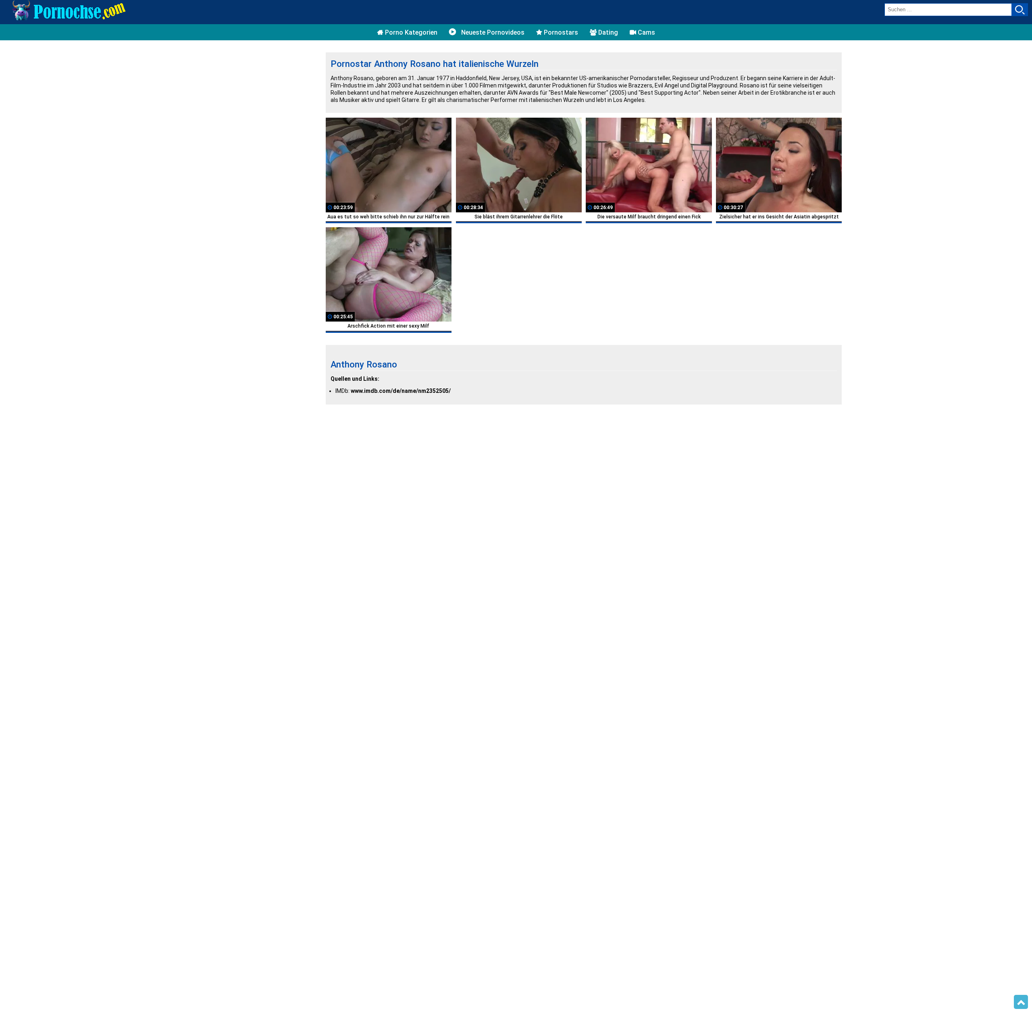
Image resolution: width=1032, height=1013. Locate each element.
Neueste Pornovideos (492, 32)
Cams (645, 32)
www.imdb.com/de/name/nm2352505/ (401, 391)
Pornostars (560, 32)
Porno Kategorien (410, 32)
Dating (607, 32)
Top (1021, 1002)
